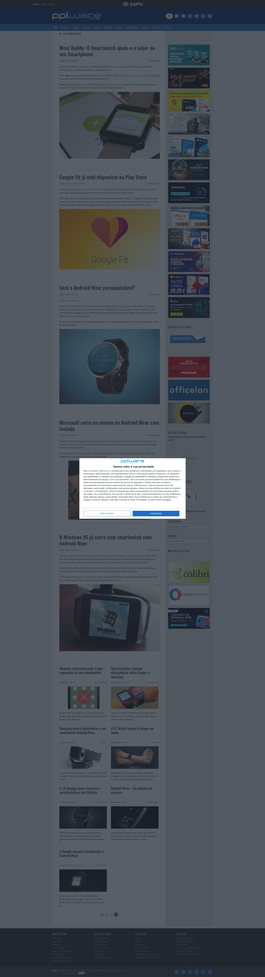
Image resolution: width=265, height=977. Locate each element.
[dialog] (132, 488)
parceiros (108, 471)
